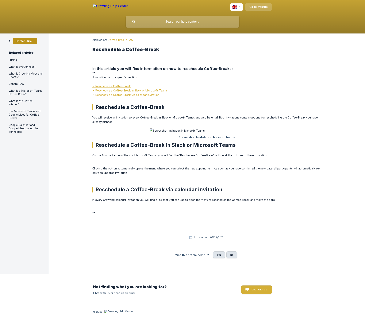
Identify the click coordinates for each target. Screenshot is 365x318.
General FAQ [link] (16, 83)
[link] (23, 41)
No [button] (231, 254)
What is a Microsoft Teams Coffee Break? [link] (25, 92)
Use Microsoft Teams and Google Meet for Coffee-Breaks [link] (24, 115)
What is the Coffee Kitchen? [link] (21, 102)
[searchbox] (182, 22)
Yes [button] (219, 254)
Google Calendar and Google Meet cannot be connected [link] (23, 128)
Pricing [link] (13, 59)
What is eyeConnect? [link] (22, 66)
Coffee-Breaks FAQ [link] (120, 39)
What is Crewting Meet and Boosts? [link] (26, 75)
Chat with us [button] (259, 289)
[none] (110, 6)
